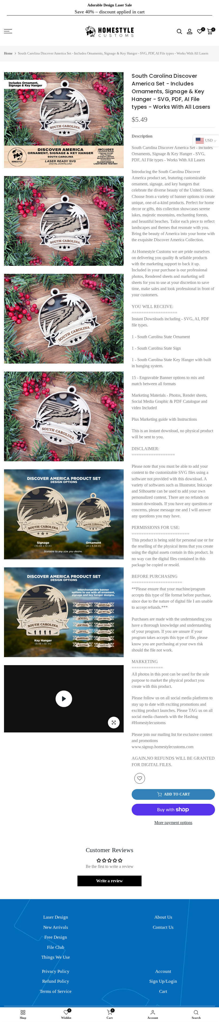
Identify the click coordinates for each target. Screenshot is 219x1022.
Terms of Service (56, 986)
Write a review (109, 876)
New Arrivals (55, 922)
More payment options (173, 818)
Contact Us (163, 922)
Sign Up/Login (163, 976)
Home (8, 49)
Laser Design (55, 912)
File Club (55, 942)
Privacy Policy (55, 966)
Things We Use (55, 952)
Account (163, 966)
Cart (163, 986)
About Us (163, 912)
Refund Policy (55, 976)
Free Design (55, 932)
